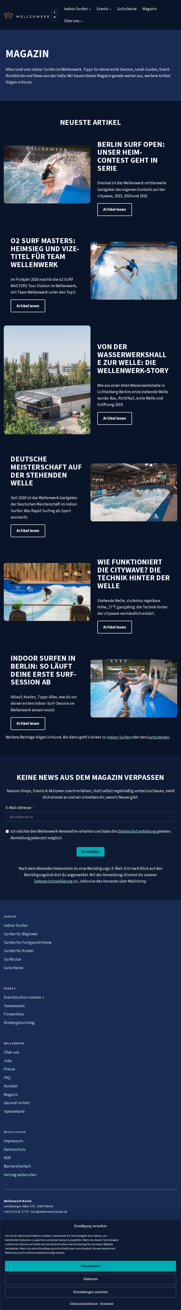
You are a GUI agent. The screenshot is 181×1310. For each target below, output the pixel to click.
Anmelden (90, 852)
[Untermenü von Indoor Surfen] (90, 9)
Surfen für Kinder (19, 951)
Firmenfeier (14, 1014)
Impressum (107, 1303)
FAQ (7, 1077)
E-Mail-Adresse (18, 807)
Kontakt (11, 1086)
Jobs (8, 1061)
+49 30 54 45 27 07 (16, 1211)
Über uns (11, 1052)
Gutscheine (13, 968)
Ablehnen (90, 1279)
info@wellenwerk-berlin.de (49, 1211)
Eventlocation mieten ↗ (24, 997)
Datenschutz (15, 1149)
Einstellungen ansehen (90, 1292)
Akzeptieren (90, 1266)
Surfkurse (12, 959)
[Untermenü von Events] (110, 9)
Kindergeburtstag (19, 1022)
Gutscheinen (158, 737)
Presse (9, 1069)
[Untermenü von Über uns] (81, 21)
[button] (173, 1226)
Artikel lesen (114, 209)
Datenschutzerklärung (84, 1303)
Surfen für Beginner (21, 934)
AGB (7, 1158)
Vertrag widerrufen (20, 1175)
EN (55, 15)
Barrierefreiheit (17, 1166)
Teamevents (14, 1006)
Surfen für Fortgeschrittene (28, 942)
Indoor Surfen (119, 737)
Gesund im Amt (17, 1103)
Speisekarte (14, 1111)
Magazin (11, 1094)
